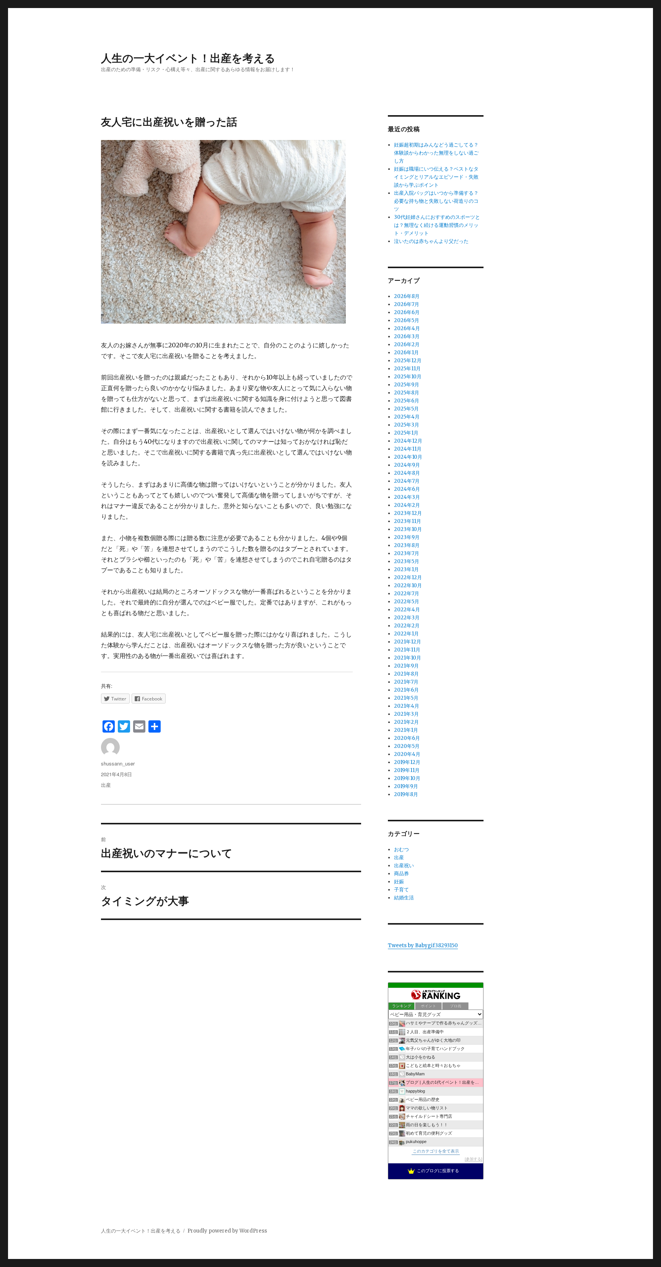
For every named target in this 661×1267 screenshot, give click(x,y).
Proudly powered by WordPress (227, 1231)
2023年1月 (406, 569)
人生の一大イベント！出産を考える (188, 57)
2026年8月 (407, 296)
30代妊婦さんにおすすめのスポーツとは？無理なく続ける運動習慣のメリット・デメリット (437, 225)
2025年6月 (406, 400)
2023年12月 (408, 513)
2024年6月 (407, 489)
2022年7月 (406, 593)
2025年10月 (408, 376)
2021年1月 (406, 730)
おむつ (401, 849)
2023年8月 (407, 545)
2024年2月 (407, 505)
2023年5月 (406, 561)
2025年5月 (406, 409)
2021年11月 (407, 650)
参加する (473, 1159)
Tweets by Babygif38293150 (423, 945)
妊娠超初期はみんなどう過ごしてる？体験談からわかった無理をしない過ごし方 (436, 153)
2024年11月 (408, 449)
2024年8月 (407, 473)
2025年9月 (406, 384)
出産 (106, 784)
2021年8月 (406, 674)
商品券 (401, 873)
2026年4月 (407, 328)
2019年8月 (406, 794)
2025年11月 (407, 368)
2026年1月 (406, 352)
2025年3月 (406, 425)
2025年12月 (408, 360)
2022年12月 (408, 577)
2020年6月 (407, 738)
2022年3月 (407, 617)
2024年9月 (407, 465)
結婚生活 (404, 897)
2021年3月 (406, 714)
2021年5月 (406, 698)
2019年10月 (407, 778)
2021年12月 (407, 641)
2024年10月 (408, 457)
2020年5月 (407, 746)
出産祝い (404, 865)
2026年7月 (406, 304)
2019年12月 (407, 762)
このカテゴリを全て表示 (436, 1151)
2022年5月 (406, 601)
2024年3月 (407, 497)
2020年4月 (407, 754)
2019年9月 (406, 786)
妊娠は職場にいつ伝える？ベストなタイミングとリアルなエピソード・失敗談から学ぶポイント (436, 177)
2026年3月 (407, 336)
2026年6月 (407, 312)
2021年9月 (406, 666)
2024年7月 (407, 481)
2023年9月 (407, 537)
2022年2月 (407, 625)
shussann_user (118, 763)
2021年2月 (406, 722)
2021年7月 (406, 682)
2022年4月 (407, 609)
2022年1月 (406, 633)
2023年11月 (407, 521)
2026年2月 (407, 344)
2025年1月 (406, 433)
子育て (401, 889)
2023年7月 (406, 553)
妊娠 (399, 881)
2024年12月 (408, 441)
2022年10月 (408, 585)
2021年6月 (406, 690)
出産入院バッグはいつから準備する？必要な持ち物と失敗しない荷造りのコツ (436, 201)
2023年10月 (408, 529)
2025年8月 (406, 392)
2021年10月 (407, 658)
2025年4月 (407, 417)
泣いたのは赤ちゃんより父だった (431, 241)
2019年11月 (407, 770)
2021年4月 (406, 706)
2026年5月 (406, 320)
